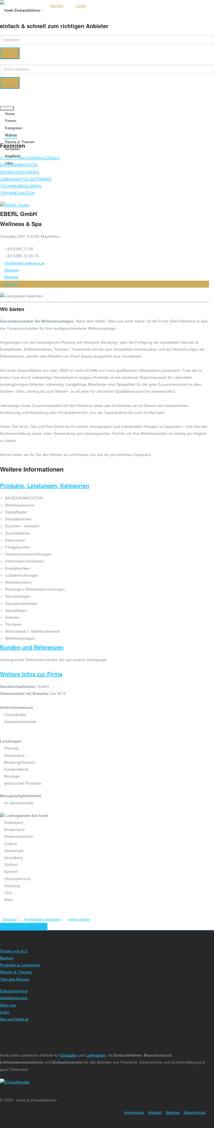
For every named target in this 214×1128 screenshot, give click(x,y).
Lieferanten (96, 1055)
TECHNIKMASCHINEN (20, 186)
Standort (11, 270)
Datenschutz (195, 1112)
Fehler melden (78, 919)
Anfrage (10, 284)
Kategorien (13, 128)
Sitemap (172, 1112)
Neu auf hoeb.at (14, 1019)
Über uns (8, 1005)
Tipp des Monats (14, 979)
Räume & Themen (19, 142)
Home (9, 114)
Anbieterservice (13, 998)
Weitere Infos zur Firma (31, 674)
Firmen (10, 121)
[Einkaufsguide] (14, 1082)
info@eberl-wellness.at (24, 263)
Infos (9, 163)
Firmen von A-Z (13, 951)
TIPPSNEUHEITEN (17, 193)
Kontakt (154, 1112)
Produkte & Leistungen (20, 965)
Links (4, 1012)
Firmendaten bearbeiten (41, 919)
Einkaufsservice (14, 991)
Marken (11, 135)
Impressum (134, 1112)
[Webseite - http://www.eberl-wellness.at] (14, 205)
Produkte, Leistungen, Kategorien (44, 485)
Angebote (12, 156)
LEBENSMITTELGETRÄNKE (26, 179)
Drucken (9, 919)
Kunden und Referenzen (32, 647)
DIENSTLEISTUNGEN (19, 172)
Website (10, 277)
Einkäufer (68, 1055)
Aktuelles (12, 149)
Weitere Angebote (22, 927)
